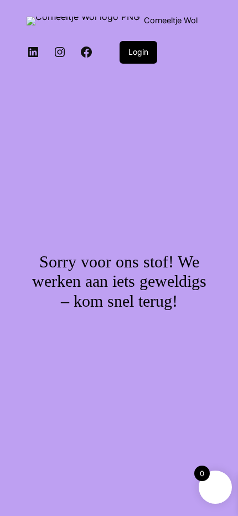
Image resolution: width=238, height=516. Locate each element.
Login (138, 51)
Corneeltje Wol (171, 20)
